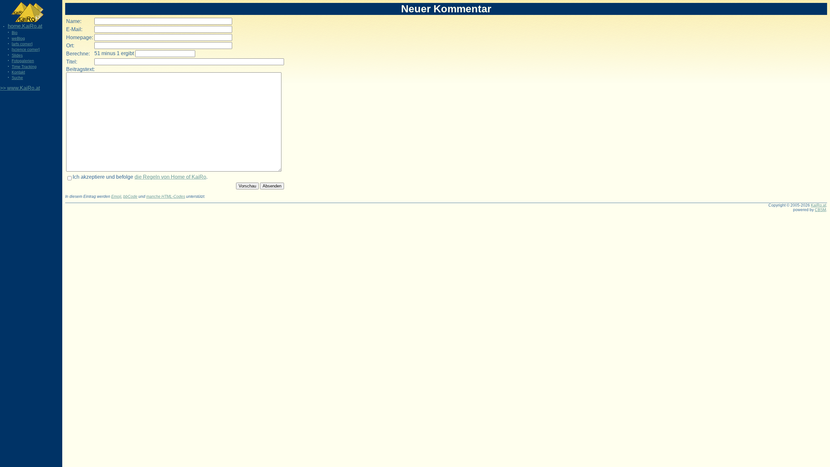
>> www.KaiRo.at (20, 88)
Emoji (116, 196)
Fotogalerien (23, 61)
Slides (17, 55)
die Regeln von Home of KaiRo (170, 177)
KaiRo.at (818, 205)
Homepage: (79, 37)
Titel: (71, 62)
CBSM (820, 210)
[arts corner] (22, 44)
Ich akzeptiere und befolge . (140, 177)
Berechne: (78, 53)
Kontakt (18, 72)
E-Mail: (74, 29)
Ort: (70, 45)
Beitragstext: (80, 69)
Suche (17, 78)
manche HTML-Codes (165, 196)
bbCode (130, 196)
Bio (15, 32)
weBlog (18, 38)
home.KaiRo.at (25, 26)
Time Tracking (24, 67)
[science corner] (26, 49)
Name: (73, 21)
